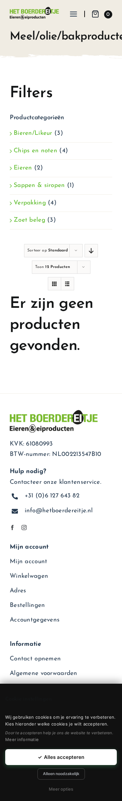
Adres (18, 591)
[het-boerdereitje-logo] (34, 10)
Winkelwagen (29, 576)
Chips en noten (35, 151)
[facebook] (12, 527)
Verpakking (30, 203)
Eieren (23, 168)
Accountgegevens (35, 620)
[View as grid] (54, 283)
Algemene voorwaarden (43, 673)
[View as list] (67, 283)
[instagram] (24, 527)
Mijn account (28, 562)
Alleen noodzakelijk (61, 773)
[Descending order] (91, 250)
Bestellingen (27, 605)
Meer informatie (22, 739)
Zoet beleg (29, 220)
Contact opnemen (35, 659)
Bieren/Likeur (33, 133)
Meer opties (61, 789)
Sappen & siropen (39, 185)
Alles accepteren (61, 757)
